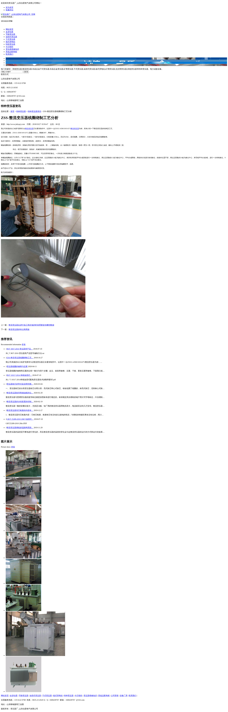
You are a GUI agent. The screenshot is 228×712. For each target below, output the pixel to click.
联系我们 (9, 54)
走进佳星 (9, 32)
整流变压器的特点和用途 (19, 329)
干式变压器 (10, 39)
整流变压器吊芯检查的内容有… (20, 410)
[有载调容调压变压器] (23, 691)
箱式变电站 (10, 42)
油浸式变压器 (11, 37)
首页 (12, 111)
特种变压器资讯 (34, 111)
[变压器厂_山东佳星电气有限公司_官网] (18, 14)
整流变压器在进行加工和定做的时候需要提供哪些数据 (31, 325)
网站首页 (9, 29)
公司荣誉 (115, 696)
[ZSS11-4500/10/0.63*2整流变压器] (23, 476)
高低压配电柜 (11, 52)
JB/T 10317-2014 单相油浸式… (19, 375)
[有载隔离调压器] (23, 610)
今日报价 (9, 47)
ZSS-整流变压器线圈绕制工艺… (20, 358)
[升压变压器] (35, 655)
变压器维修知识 (12, 49)
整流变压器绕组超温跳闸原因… (20, 428)
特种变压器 (10, 44)
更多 (24, 344)
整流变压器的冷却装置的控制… (20, 402)
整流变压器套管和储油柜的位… (20, 393)
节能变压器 (10, 34)
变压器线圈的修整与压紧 (17, 366)
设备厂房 (123, 696)
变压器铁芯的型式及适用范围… (20, 384)
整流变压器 (29, 128)
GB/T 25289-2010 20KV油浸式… (20, 419)
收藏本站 (9, 10)
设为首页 (9, 7)
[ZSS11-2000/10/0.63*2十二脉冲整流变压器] (23, 531)
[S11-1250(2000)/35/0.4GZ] (23, 503)
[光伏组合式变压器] (23, 583)
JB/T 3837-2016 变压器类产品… (20, 349)
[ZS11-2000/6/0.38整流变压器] (23, 558)
